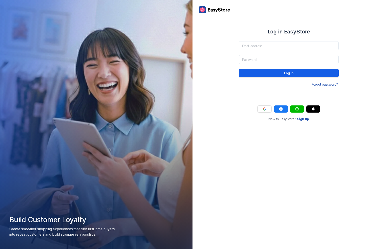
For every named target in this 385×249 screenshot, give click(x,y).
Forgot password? (325, 84)
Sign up (303, 119)
